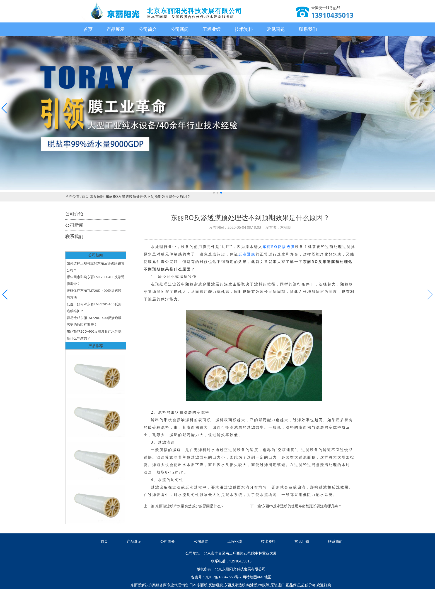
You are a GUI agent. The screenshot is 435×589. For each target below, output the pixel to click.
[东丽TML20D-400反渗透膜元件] (96, 415)
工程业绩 (212, 29)
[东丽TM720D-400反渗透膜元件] (96, 372)
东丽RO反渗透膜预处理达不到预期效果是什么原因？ (148, 196)
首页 (88, 29)
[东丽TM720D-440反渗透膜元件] (96, 502)
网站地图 (249, 576)
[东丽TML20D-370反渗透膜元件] (96, 458)
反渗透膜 (247, 254)
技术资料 (244, 29)
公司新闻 (180, 29)
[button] (214, 193)
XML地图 (264, 576)
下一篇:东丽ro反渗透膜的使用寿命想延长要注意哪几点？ (296, 505)
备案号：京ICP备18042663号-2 (216, 576)
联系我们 (308, 29)
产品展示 (115, 29)
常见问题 (276, 29)
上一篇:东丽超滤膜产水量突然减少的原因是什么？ (184, 505)
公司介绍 (74, 214)
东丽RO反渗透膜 (279, 246)
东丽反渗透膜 (235, 584)
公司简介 (148, 29)
